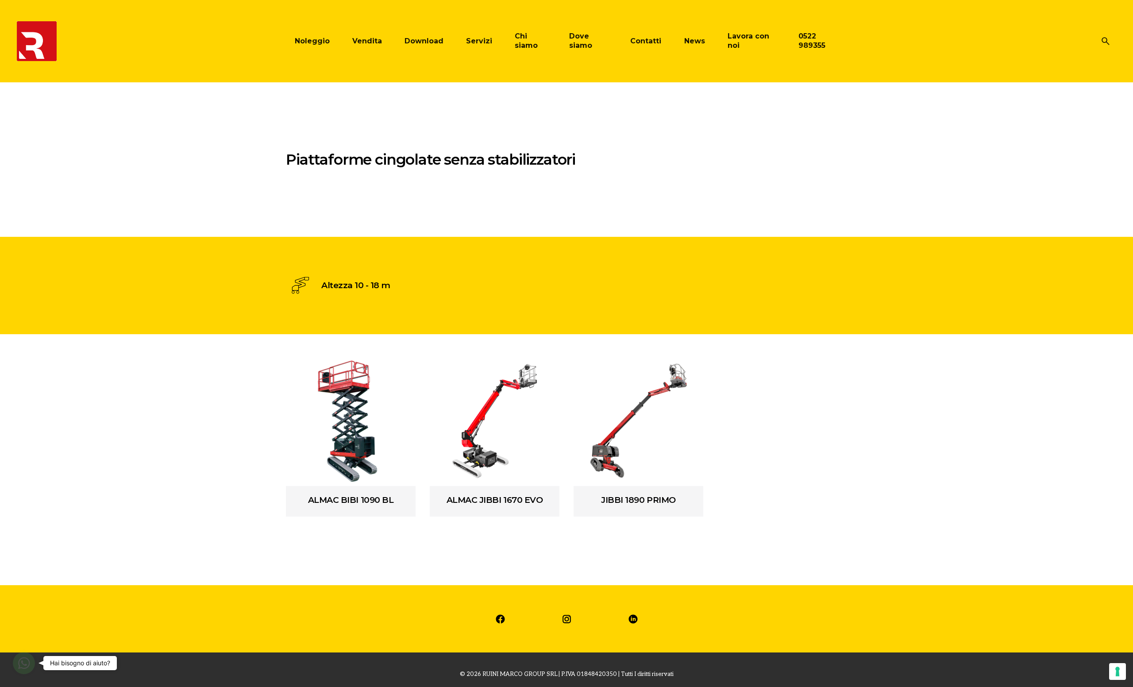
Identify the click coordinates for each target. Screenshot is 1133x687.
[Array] (351, 421)
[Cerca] (1105, 41)
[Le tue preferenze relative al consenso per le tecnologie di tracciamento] (1117, 671)
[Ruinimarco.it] (500, 619)
